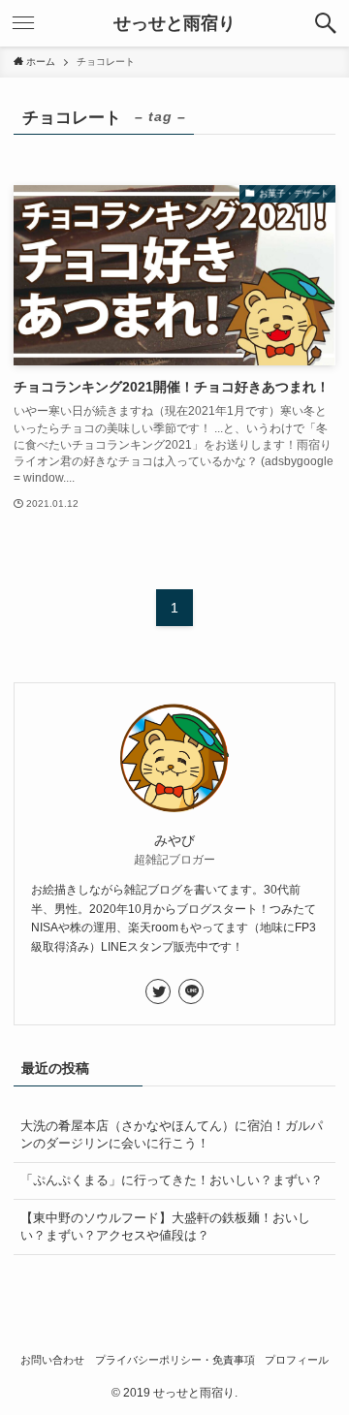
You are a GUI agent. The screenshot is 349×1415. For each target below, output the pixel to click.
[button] (325, 23)
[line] (191, 991)
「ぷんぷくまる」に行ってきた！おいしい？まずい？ (171, 1180)
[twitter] (158, 991)
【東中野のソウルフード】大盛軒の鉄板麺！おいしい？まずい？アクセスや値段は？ (165, 1226)
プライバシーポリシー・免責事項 (175, 1360)
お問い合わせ (52, 1360)
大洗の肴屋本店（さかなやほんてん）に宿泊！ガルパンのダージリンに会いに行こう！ (171, 1134)
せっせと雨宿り (174, 23)
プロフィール (297, 1360)
